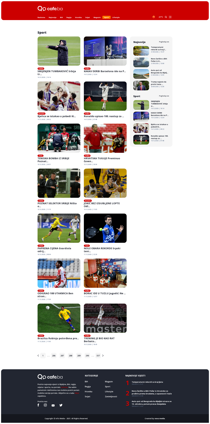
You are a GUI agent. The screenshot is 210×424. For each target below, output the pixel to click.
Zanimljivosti (111, 396)
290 (87, 355)
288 (70, 355)
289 (79, 355)
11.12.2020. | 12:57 (90, 296)
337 (98, 355)
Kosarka (41, 114)
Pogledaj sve (164, 42)
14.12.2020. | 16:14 (44, 77)
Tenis (40, 156)
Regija (68, 17)
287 (62, 355)
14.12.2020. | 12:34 (90, 74)
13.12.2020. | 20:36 (90, 164)
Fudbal (41, 69)
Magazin (97, 17)
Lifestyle (116, 17)
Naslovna (41, 17)
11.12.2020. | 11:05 (44, 341)
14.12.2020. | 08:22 (44, 119)
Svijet (87, 17)
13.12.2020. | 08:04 (44, 254)
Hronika (78, 17)
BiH (61, 17)
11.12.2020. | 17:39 (44, 299)
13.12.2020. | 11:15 (44, 209)
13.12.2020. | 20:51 (44, 164)
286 (53, 355)
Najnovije (52, 17)
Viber (77, 393)
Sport (106, 17)
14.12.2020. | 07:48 (90, 119)
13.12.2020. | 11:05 (90, 209)
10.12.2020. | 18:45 (90, 344)
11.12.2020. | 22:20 (90, 254)
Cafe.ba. (64, 387)
